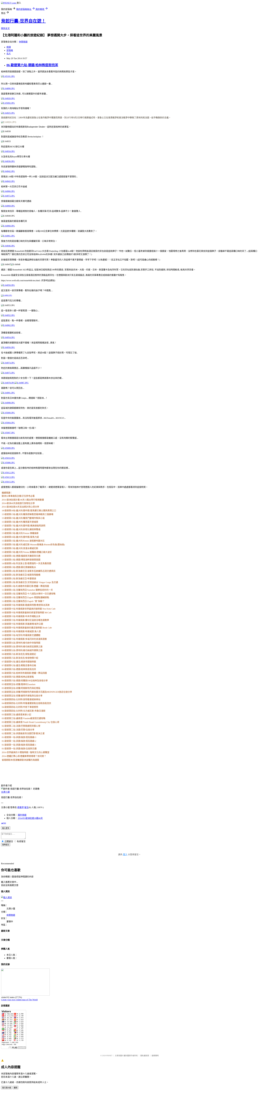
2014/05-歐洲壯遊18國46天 (30, 818)
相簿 (8, 47)
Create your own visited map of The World (19, 1000)
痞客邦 (20, 807)
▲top (3, 823)
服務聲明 (155, 1056)
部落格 (9, 50)
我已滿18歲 (6, 1088)
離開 (15, 1088)
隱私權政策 (144, 1056)
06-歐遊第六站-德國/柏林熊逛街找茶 (32, 65)
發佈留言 (5, 845)
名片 (8, 53)
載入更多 (5, 828)
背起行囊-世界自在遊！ (23, 20)
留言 (26, 807)
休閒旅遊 (23, 42)
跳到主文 (5, 28)
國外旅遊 (22, 815)
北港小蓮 (5, 792)
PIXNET (109, 1056)
